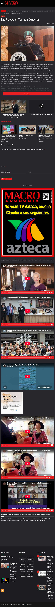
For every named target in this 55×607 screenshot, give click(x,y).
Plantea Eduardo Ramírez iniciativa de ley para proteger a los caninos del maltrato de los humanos (50, 591)
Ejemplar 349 (30, 564)
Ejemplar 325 (30, 559)
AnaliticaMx (29, 604)
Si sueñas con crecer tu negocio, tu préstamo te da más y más (8, 558)
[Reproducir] (3, 292)
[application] (27, 278)
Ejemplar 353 (30, 566)
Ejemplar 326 (22, 561)
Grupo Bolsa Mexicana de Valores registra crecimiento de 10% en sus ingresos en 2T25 (50, 576)
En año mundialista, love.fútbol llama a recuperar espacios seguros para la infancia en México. (8, 137)
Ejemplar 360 (22, 574)
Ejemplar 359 (30, 571)
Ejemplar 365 (30, 576)
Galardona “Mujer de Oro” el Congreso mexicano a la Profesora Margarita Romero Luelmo (45, 137)
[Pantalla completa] (52, 292)
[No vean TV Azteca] (5, 580)
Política (7, 13)
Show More (27, 93)
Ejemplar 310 (30, 556)
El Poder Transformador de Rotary (26, 136)
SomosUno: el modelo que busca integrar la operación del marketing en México (24, 11)
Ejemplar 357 (22, 571)
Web (30, 172)
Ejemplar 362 (22, 576)
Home (3, 13)
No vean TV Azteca (13, 579)
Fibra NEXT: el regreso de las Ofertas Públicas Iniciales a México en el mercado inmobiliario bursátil (50, 562)
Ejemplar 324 (22, 559)
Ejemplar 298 (22, 556)
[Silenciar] (49, 292)
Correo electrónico (5, 172)
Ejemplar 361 (30, 574)
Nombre (3, 166)
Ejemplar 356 (30, 569)
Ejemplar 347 (22, 564)
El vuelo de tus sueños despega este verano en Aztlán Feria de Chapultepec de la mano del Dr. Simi (13, 568)
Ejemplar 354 (22, 569)
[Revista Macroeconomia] (11, 3)
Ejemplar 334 (30, 561)
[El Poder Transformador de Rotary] (27, 129)
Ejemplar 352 (22, 566)
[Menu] (2, 4)
